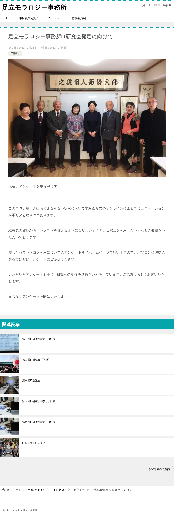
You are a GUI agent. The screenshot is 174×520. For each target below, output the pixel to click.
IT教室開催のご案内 (34, 442)
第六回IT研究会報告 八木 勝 (38, 422)
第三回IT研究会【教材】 (36, 359)
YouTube (54, 18)
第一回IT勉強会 (31, 380)
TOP (7, 18)
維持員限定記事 (29, 18)
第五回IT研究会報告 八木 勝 (38, 401)
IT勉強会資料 (77, 18)
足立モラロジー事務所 (34, 7)
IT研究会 (15, 53)
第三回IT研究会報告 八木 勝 (38, 338)
